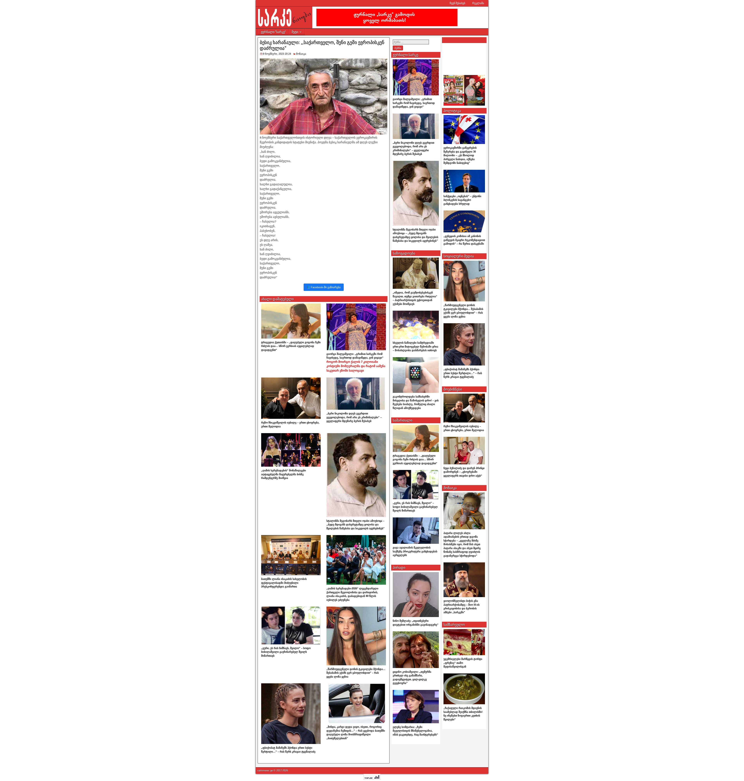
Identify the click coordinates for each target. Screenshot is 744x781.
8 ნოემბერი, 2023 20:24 (277, 53)
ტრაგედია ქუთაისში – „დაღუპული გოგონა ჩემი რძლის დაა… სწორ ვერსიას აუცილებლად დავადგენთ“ (291, 346)
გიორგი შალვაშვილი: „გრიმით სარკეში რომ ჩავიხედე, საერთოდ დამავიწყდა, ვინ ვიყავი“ (355, 362)
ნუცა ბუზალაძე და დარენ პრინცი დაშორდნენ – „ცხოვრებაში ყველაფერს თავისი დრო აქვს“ (464, 472)
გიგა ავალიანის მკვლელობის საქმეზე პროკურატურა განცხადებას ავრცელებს (415, 551)
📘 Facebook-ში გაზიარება (324, 287)
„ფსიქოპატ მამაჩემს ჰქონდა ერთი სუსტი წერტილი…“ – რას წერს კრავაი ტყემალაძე (462, 373)
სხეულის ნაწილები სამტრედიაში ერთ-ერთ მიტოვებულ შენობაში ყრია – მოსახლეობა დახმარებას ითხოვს (415, 346)
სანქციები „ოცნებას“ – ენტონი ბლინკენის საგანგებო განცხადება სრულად (462, 200)
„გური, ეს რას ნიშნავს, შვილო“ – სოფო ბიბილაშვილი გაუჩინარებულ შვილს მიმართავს (286, 652)
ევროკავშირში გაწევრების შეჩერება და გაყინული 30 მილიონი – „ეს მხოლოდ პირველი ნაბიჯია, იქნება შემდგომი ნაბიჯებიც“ (460, 155)
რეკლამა (478, 3)
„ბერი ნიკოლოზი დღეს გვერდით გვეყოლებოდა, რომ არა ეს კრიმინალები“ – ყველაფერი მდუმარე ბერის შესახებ (354, 417)
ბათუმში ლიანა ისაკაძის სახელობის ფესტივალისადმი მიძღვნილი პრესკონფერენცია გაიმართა (284, 583)
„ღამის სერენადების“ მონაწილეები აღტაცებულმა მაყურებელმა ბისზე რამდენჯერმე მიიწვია (283, 474)
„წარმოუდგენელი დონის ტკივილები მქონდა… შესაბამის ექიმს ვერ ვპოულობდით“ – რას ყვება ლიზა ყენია (355, 673)
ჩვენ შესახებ (457, 3)
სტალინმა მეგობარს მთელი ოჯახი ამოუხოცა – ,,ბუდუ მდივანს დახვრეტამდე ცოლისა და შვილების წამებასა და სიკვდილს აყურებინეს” (355, 524)
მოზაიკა (301, 53)
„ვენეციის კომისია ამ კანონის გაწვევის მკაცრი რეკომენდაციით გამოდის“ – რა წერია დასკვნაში (464, 240)
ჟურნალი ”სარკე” (273, 32)
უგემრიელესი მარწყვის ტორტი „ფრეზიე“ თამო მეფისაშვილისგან (462, 663)
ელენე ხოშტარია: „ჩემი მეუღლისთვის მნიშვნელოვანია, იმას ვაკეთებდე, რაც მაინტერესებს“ (415, 731)
